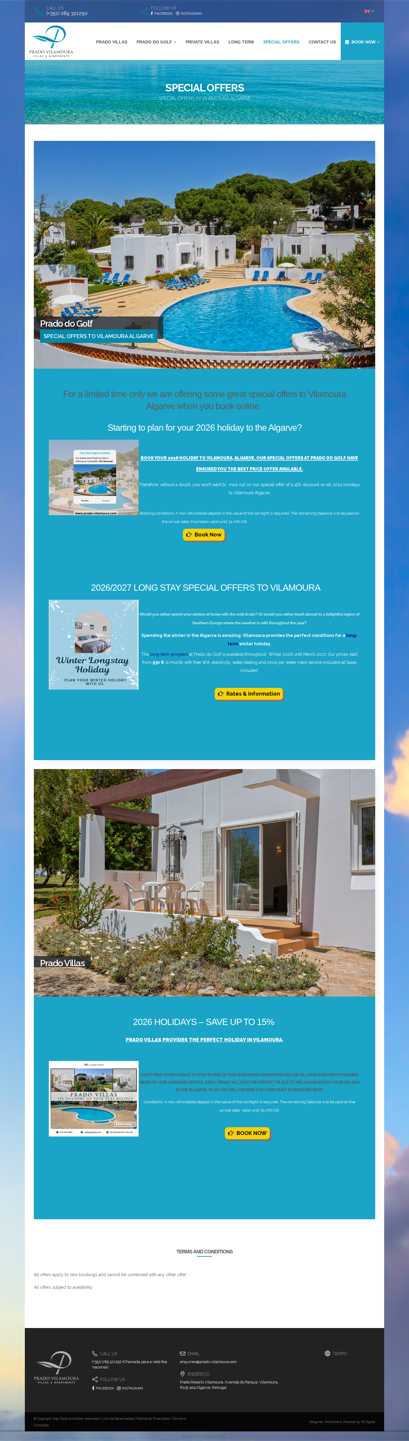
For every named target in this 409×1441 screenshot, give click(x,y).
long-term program (169, 654)
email (194, 1353)
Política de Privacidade (153, 1418)
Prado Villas (111, 42)
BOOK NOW (252, 1133)
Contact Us (322, 42)
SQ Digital (368, 1422)
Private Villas (202, 42)
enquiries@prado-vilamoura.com (208, 1361)
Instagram (132, 1388)
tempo (340, 1353)
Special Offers (281, 42)
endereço (199, 1374)
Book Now (208, 534)
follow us (163, 8)
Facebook (104, 1388)
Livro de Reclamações (118, 1418)
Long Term (241, 42)
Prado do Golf (154, 42)
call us (55, 8)
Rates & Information (253, 694)
